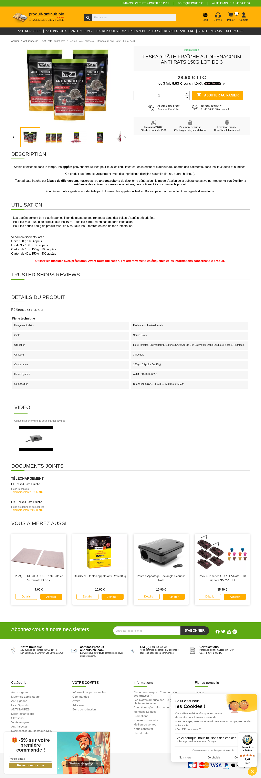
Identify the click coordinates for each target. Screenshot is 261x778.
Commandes (80, 696)
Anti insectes (19, 726)
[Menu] (254, 734)
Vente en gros (20, 722)
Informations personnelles (89, 692)
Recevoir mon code (30, 765)
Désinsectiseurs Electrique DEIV (32, 730)
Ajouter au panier (218, 94)
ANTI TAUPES (20, 709)
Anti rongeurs (20, 692)
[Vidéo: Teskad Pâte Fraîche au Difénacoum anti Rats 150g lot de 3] (36, 438)
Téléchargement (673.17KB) (27, 492)
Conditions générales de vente (153, 707)
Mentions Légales (145, 711)
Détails (26, 596)
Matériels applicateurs (25, 696)
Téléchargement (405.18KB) (27, 510)
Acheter (51, 596)
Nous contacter (143, 728)
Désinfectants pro (22, 713)
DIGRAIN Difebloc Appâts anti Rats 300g (100, 576)
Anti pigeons (19, 700)
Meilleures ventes (145, 724)
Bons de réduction (84, 709)
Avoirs (76, 700)
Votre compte (85, 682)
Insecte (199, 692)
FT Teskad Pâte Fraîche (25, 484)
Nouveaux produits (146, 720)
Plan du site (141, 733)
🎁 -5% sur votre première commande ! (30, 745)
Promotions (141, 716)
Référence (18, 309)
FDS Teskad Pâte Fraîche (26, 501)
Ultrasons (17, 718)
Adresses (78, 705)
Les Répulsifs (20, 705)
